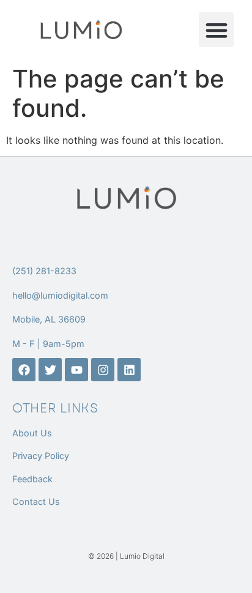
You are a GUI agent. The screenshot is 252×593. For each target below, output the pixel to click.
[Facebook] (23, 369)
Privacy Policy (40, 455)
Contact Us (36, 501)
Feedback (32, 479)
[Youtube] (76, 369)
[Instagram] (102, 369)
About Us (32, 433)
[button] (216, 29)
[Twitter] (50, 369)
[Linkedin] (129, 369)
